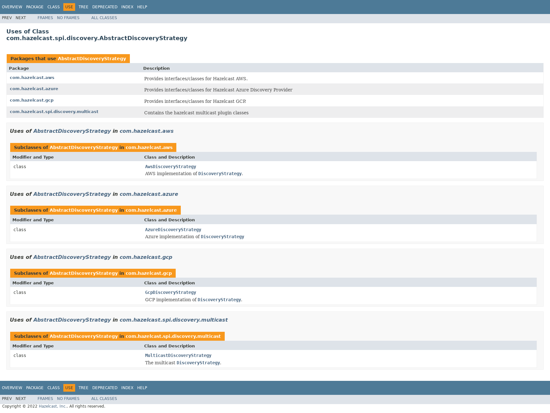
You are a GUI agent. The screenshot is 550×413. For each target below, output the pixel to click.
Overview (12, 7)
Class (53, 7)
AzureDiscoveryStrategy (173, 229)
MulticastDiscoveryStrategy (178, 355)
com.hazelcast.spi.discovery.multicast (54, 111)
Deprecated (104, 7)
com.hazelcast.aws (32, 77)
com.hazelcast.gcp (31, 100)
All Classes (104, 18)
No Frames (68, 18)
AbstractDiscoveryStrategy (92, 58)
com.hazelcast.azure (34, 88)
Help (142, 7)
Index (127, 7)
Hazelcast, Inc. (53, 406)
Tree (83, 7)
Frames (45, 18)
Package (35, 7)
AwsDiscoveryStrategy (170, 166)
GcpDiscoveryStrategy (170, 292)
